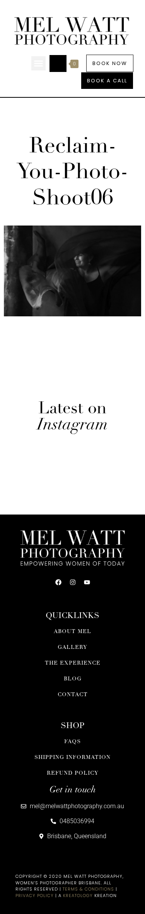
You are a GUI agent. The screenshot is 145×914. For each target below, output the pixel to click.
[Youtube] (87, 582)
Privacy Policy (34, 895)
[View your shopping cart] (58, 63)
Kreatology (78, 895)
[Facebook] (58, 582)
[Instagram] (73, 582)
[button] (38, 63)
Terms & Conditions (88, 889)
